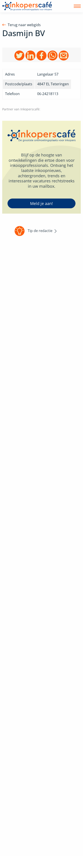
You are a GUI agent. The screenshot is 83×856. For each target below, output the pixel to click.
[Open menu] (77, 6)
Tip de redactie (40, 230)
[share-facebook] (41, 55)
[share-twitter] (19, 55)
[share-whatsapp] (53, 55)
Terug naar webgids (24, 25)
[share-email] (64, 55)
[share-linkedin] (30, 55)
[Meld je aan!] (41, 167)
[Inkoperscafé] (27, 6)
